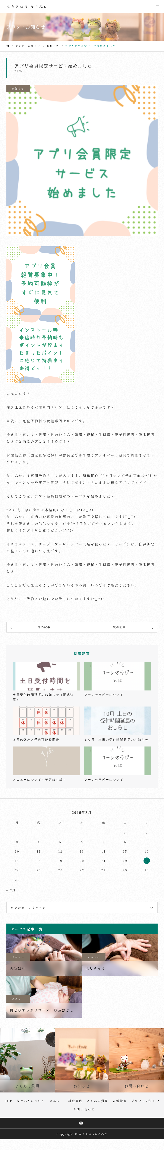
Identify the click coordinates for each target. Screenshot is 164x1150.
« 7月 (11, 890)
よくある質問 (97, 1101)
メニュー (18, 957)
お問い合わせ (84, 1109)
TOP (8, 1101)
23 (147, 861)
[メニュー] (157, 6)
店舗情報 (120, 1101)
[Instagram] (81, 1123)
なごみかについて (31, 1101)
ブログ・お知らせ (145, 1101)
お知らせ (18, 88)
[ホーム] (7, 46)
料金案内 (75, 1101)
